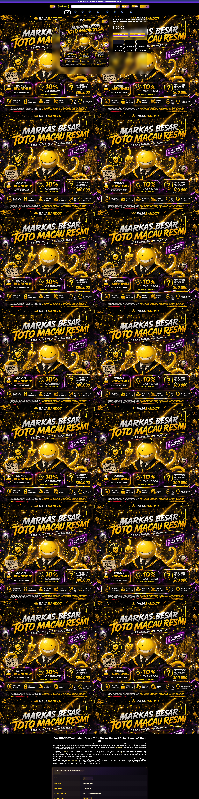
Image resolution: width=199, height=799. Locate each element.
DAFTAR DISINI (121, 34)
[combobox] (93, 6)
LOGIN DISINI (137, 34)
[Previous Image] (63, 44)
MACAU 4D (114, 13)
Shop (54, 6)
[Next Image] (106, 44)
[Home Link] (63, 6)
